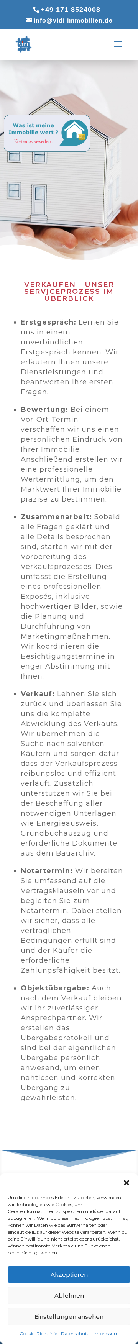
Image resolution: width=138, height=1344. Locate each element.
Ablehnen (69, 1295)
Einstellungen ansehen (69, 1316)
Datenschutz (75, 1333)
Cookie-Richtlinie (38, 1333)
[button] (126, 1183)
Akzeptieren (69, 1274)
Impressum (106, 1333)
